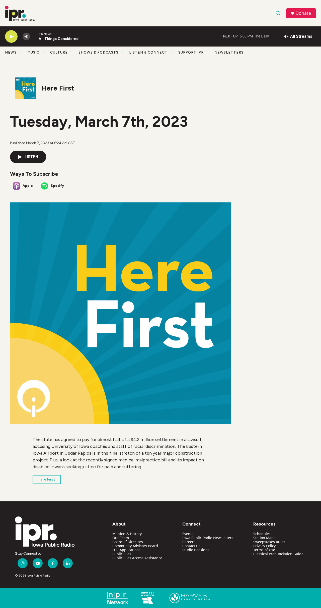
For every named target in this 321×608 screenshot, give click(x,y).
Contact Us (191, 545)
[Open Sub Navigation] (20, 52)
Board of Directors (127, 541)
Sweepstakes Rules (269, 541)
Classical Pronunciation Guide (278, 553)
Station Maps (264, 537)
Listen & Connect (148, 52)
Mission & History (127, 533)
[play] (11, 36)
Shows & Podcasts (98, 52)
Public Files (121, 553)
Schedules (262, 533)
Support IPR (191, 52)
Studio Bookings (195, 549)
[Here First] (25, 88)
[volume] (26, 36)
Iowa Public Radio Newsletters (207, 537)
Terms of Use (264, 549)
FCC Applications (126, 549)
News (11, 52)
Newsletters (229, 52)
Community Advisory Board (135, 545)
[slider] (34, 36)
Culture (59, 52)
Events (187, 533)
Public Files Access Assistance (137, 557)
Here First (57, 88)
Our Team (120, 537)
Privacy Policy (264, 545)
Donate (303, 13)
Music (33, 52)
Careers (188, 541)
